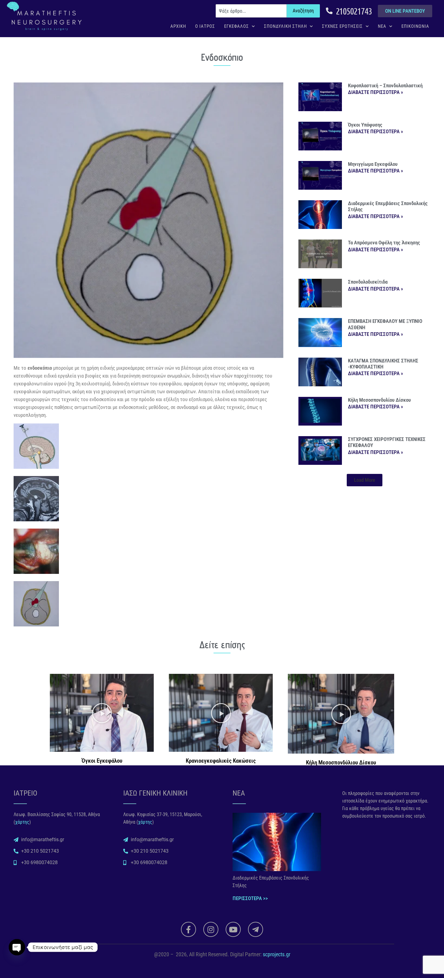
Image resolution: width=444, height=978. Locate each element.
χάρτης (22, 822)
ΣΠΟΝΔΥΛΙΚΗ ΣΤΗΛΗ (285, 26)
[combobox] (251, 11)
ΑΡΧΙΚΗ (178, 26)
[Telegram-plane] (255, 929)
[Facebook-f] (188, 929)
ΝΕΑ (382, 26)
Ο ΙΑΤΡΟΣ (205, 26)
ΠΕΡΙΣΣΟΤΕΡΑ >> (250, 898)
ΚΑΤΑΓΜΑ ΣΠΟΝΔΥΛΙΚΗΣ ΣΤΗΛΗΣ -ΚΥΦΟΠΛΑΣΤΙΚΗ (383, 364)
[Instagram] (210, 929)
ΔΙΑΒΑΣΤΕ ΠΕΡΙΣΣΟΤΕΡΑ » (375, 92)
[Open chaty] (17, 947)
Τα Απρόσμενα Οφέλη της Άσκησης (384, 243)
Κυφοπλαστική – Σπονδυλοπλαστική (385, 85)
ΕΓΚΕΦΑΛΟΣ (236, 26)
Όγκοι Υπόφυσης (365, 125)
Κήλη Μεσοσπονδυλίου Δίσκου (379, 400)
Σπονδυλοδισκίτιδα (368, 282)
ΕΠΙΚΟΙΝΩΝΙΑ (415, 26)
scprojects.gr (276, 954)
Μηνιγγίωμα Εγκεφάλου (372, 164)
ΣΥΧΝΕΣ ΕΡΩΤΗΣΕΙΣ (342, 26)
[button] (364, 480)
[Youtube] (233, 929)
